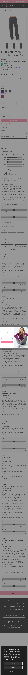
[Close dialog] (27, 328)
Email (2, 337)
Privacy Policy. (8, 659)
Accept (13, 663)
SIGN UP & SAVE (7, 341)
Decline (13, 667)
